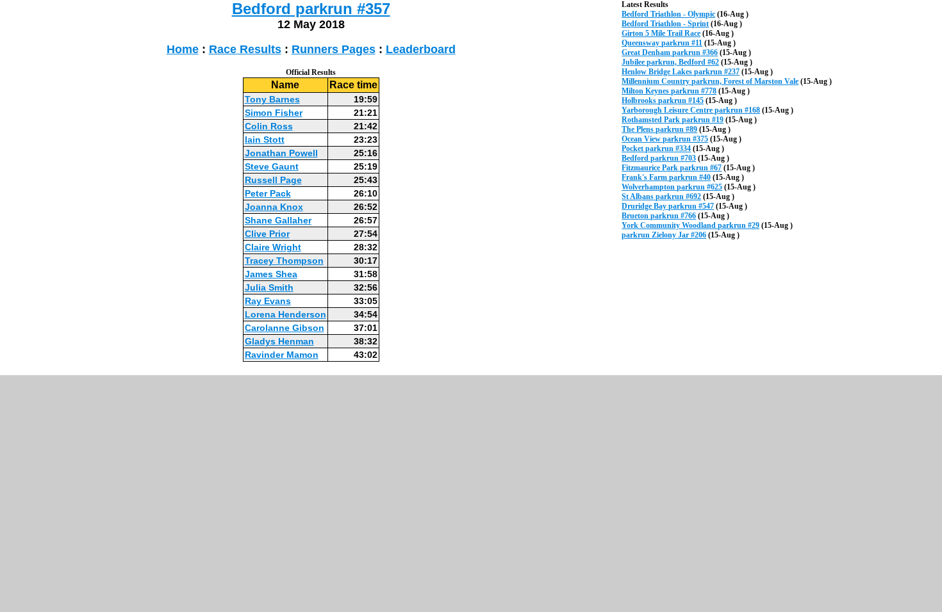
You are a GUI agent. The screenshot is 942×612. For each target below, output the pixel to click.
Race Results (245, 49)
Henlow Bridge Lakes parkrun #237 (681, 71)
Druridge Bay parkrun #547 (668, 206)
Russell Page (273, 180)
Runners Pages (334, 49)
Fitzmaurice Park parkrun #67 (672, 167)
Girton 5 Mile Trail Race (661, 33)
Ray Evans (268, 301)
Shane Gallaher (278, 220)
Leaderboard (421, 49)
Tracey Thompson (284, 260)
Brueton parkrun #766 (659, 215)
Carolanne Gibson (284, 328)
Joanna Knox (274, 207)
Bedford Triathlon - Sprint (665, 23)
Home (183, 49)
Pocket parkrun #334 (656, 148)
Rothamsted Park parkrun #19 (672, 119)
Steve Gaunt (272, 166)
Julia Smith (269, 287)
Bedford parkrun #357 (311, 8)
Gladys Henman (279, 341)
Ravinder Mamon (281, 355)
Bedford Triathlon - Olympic (668, 14)
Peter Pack (268, 193)
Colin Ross (269, 126)
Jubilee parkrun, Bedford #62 (670, 62)
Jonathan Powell (281, 153)
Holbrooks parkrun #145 (663, 100)
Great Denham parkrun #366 (670, 52)
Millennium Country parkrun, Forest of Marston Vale (710, 81)
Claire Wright (273, 247)
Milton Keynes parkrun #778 (669, 90)
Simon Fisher (273, 113)
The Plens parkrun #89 (659, 129)
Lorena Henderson (285, 314)
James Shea (271, 274)
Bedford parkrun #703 (659, 158)
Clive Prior (267, 234)
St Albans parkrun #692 (661, 196)
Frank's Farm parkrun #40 (666, 177)
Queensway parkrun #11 (662, 42)
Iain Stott (265, 139)
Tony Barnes (272, 99)
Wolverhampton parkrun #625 (672, 186)
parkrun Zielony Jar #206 (664, 234)
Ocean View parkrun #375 (665, 138)
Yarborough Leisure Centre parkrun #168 (691, 110)
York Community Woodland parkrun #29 (690, 225)
